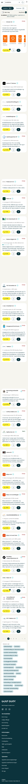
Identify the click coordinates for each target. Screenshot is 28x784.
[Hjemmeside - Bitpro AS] (13, 487)
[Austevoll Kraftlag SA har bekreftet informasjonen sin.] (20, 102)
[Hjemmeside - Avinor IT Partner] (13, 94)
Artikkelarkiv (5, 749)
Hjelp (3, 747)
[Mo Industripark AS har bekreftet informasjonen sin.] (19, 219)
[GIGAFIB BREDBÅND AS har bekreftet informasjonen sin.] (20, 515)
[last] (25, 639)
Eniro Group (4, 717)
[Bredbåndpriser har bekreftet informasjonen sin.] (17, 116)
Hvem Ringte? (5, 768)
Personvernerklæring (7, 738)
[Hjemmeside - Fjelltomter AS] (13, 445)
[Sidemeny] (27, 2)
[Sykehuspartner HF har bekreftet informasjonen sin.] (19, 137)
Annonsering (5, 722)
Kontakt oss (5, 728)
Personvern (4, 735)
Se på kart (21, 12)
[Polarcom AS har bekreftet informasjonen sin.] (15, 181)
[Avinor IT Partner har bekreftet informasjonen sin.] (17, 83)
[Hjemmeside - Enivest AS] (13, 50)
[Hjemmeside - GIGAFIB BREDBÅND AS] (13, 528)
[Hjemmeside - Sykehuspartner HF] (13, 149)
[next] (22, 639)
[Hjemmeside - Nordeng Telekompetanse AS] (13, 570)
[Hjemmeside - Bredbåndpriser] (13, 129)
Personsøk (4, 765)
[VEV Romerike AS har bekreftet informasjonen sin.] (17, 285)
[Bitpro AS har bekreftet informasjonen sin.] (13, 474)
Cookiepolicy (5, 741)
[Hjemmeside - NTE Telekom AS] (13, 631)
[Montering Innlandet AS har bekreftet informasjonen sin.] (21, 391)
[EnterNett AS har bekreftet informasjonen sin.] (15, 306)
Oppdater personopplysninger (9, 759)
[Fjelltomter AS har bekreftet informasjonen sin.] (16, 432)
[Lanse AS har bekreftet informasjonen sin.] (13, 452)
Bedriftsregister (5, 725)
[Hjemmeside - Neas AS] (13, 590)
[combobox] (11, 2)
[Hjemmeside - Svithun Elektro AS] (13, 424)
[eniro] (2, 2)
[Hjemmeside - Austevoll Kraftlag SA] (13, 109)
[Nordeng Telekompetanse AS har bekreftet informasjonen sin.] (21, 557)
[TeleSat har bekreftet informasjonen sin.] (12, 346)
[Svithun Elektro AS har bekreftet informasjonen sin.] (18, 411)
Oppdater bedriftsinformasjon (9, 762)
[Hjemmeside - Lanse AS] (13, 465)
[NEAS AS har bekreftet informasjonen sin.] (12, 198)
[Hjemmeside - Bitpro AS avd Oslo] (13, 548)
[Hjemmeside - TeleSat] (13, 359)
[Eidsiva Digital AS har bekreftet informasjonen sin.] (18, 239)
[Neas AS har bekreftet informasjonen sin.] (12, 577)
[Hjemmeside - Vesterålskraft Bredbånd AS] (13, 611)
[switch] (2, 12)
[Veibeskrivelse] (18, 50)
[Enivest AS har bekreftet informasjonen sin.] (14, 22)
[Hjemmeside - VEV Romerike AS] (13, 298)
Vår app (4, 771)
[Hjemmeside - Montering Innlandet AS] (13, 404)
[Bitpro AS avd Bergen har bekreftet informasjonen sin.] (20, 494)
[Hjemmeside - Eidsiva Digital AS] (13, 253)
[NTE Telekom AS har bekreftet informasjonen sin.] (17, 618)
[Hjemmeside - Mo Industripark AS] (13, 231)
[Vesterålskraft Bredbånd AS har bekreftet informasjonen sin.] (21, 598)
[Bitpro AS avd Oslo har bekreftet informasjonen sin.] (18, 535)
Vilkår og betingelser (7, 744)
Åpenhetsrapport (6, 752)
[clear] (19, 2)
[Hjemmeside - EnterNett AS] (13, 318)
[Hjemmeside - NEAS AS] (13, 211)
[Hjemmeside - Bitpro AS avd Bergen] (13, 507)
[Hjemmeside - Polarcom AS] (13, 191)
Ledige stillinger (5, 720)
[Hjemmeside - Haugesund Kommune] (13, 339)
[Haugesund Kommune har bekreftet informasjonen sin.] (21, 326)
